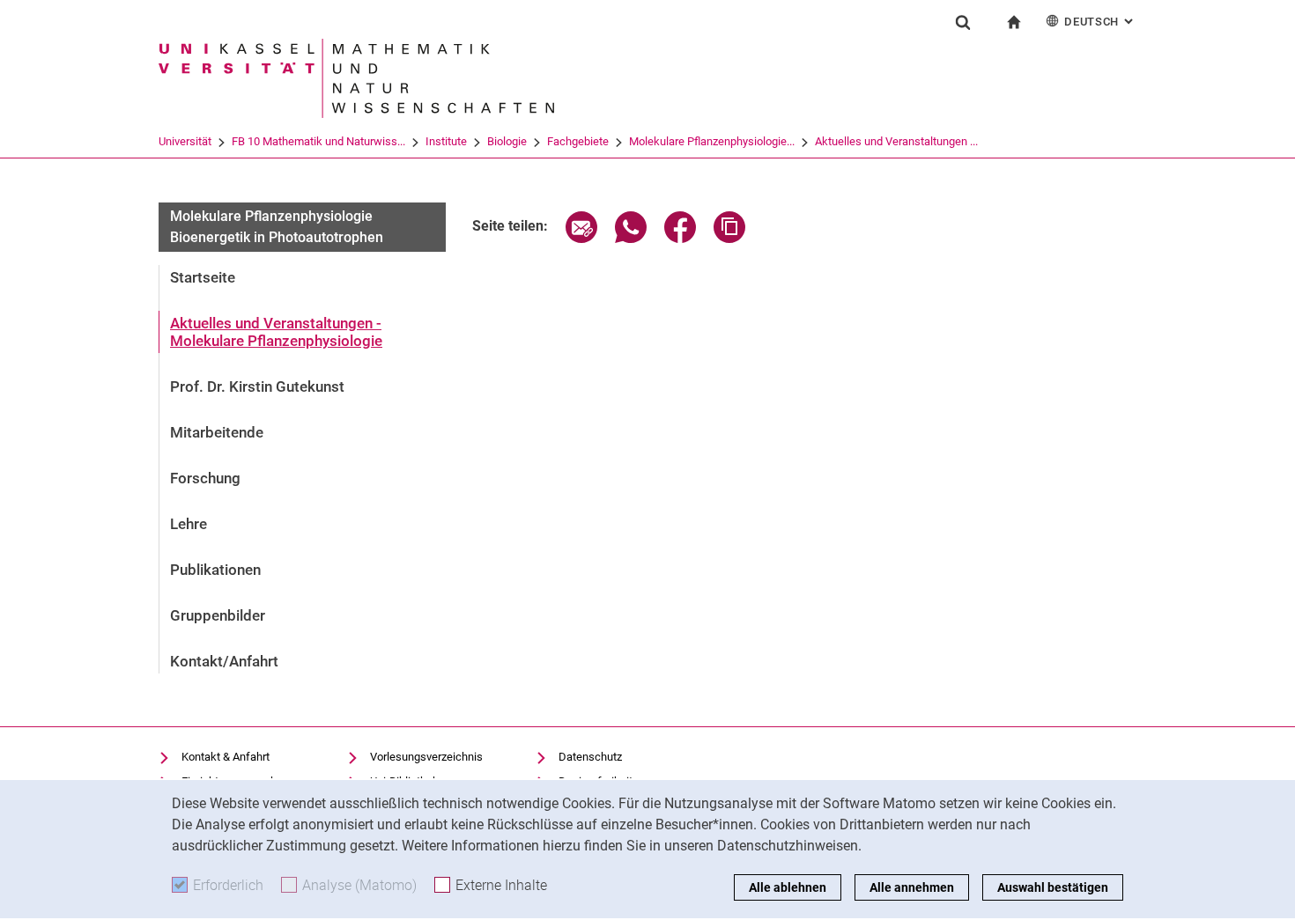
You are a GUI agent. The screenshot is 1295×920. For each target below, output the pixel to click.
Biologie (507, 141)
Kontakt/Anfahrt (224, 661)
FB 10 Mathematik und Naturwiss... (318, 141)
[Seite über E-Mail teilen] (581, 238)
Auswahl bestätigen (1052, 887)
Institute (446, 141)
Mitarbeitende (216, 432)
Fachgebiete (578, 141)
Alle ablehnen (787, 887)
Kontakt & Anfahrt (225, 756)
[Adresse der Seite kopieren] (729, 238)
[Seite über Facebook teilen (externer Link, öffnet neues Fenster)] (680, 238)
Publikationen (215, 569)
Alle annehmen (912, 887)
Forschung (205, 478)
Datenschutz (590, 756)
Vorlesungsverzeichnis (426, 756)
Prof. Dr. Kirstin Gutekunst (257, 386)
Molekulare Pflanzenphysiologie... (712, 141)
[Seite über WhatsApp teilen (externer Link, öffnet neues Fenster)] (631, 238)
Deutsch (1100, 21)
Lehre (188, 524)
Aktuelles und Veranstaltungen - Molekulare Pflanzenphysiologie (276, 332)
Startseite (202, 277)
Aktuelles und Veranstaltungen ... (896, 141)
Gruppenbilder (217, 615)
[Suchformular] (963, 22)
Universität (185, 141)
